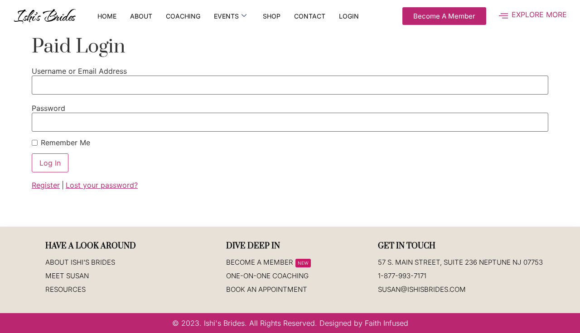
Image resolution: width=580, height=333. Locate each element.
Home (106, 16)
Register (46, 185)
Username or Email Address (79, 71)
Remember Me (65, 142)
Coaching (183, 16)
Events (226, 16)
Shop (271, 16)
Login (349, 16)
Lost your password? (102, 185)
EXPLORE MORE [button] (539, 14)
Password (48, 108)
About (141, 16)
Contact (309, 16)
